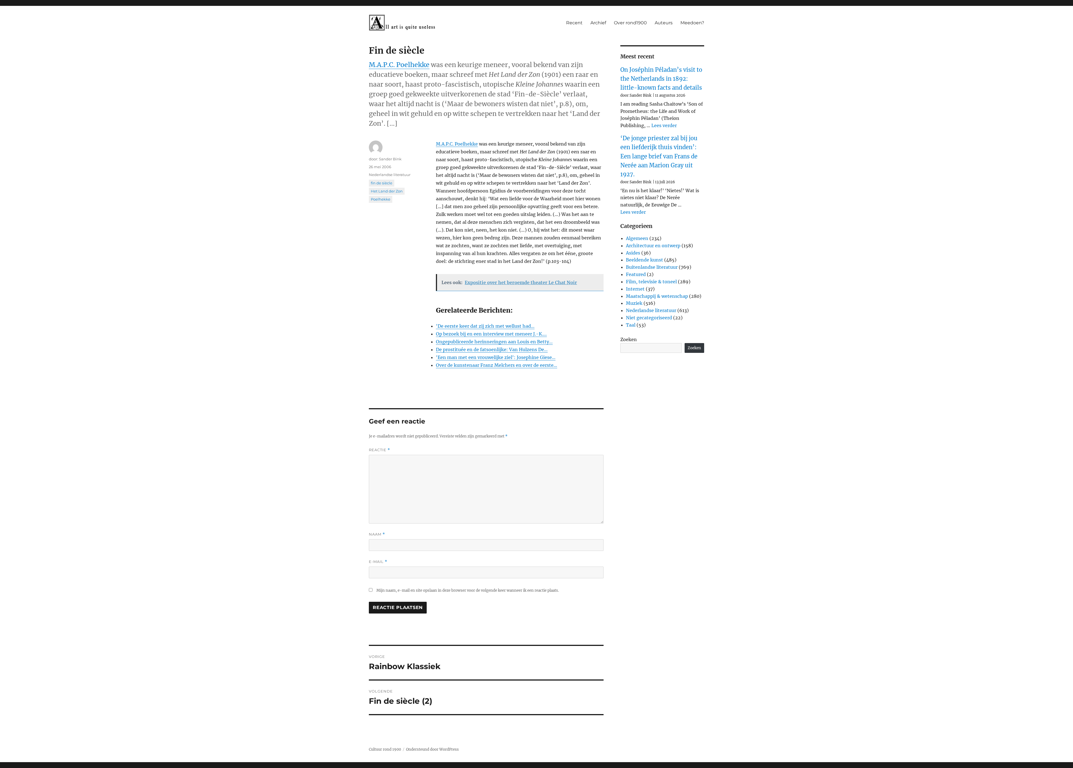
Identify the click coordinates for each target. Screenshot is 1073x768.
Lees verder (664, 125)
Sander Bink (390, 159)
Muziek (634, 303)
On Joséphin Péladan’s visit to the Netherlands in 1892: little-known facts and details (661, 78)
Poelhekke (380, 199)
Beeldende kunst (644, 260)
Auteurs (664, 22)
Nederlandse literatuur (389, 174)
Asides (633, 253)
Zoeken (628, 339)
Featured (636, 274)
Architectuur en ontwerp (653, 245)
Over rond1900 (630, 22)
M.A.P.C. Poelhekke (399, 65)
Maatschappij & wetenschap (657, 296)
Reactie (379, 450)
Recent (574, 22)
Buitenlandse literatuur (652, 267)
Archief (598, 22)
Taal (630, 325)
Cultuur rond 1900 (385, 749)
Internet (635, 289)
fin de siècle (381, 183)
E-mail (378, 561)
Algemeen (637, 238)
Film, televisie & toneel (651, 281)
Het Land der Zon (387, 191)
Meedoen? (692, 22)
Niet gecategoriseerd (649, 317)
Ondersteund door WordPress (432, 749)
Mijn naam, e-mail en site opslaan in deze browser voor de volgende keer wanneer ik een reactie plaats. (467, 590)
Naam (377, 534)
